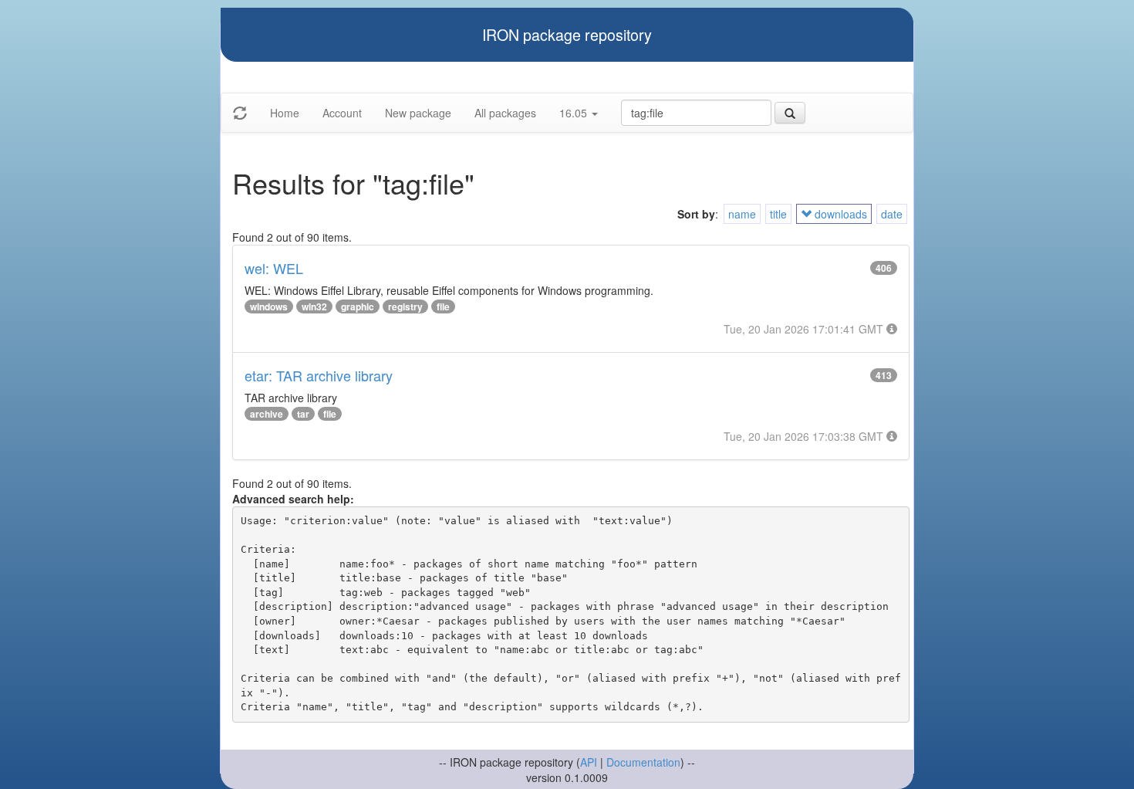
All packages (505, 112)
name (742, 214)
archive (266, 414)
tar (303, 414)
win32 (314, 306)
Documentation (643, 762)
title (778, 214)
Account (342, 112)
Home (284, 112)
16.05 (574, 112)
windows (269, 306)
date (892, 214)
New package (418, 112)
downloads (839, 214)
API (588, 762)
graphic (357, 306)
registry (405, 306)
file (443, 306)
